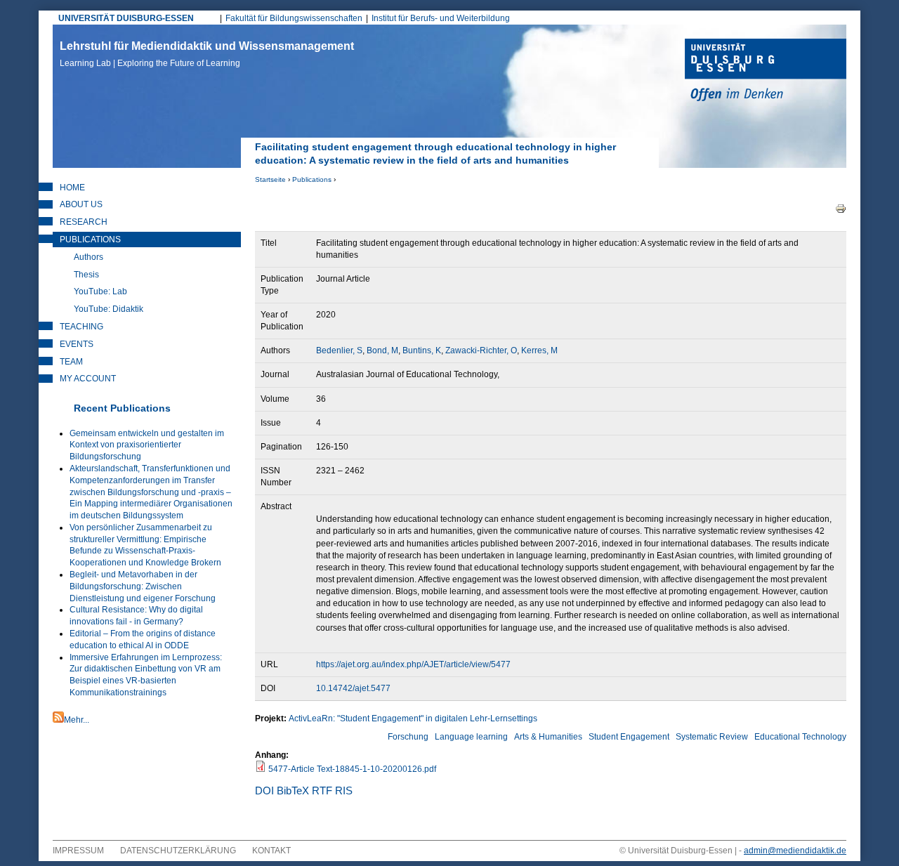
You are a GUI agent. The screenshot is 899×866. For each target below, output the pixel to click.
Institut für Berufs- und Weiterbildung (441, 18)
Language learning (471, 737)
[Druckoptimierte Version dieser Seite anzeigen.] (840, 208)
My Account (88, 378)
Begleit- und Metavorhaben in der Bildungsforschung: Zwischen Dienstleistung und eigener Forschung (143, 586)
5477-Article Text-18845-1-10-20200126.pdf (352, 769)
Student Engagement (629, 737)
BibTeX (293, 790)
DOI (264, 790)
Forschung (408, 737)
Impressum (78, 850)
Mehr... (76, 720)
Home (72, 187)
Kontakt (271, 850)
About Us (81, 204)
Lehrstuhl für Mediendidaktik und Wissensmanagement (207, 54)
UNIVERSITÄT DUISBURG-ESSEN (126, 18)
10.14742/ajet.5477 (353, 688)
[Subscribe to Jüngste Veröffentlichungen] (58, 720)
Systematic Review (712, 737)
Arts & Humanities (548, 737)
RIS (344, 790)
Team (71, 362)
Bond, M (382, 350)
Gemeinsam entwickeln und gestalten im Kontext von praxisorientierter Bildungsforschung (147, 445)
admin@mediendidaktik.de (795, 850)
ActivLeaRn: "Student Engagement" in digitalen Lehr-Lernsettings (413, 718)
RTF (322, 790)
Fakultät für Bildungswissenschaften (293, 18)
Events (76, 344)
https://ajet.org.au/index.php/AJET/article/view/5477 (413, 664)
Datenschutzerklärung (178, 850)
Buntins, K (421, 350)
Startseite (270, 179)
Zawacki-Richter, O (481, 350)
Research (83, 222)
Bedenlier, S (339, 350)
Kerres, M (539, 350)
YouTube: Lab (100, 291)
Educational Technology (800, 737)
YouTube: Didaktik (108, 309)
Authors (88, 257)
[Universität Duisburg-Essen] (765, 72)
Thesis (86, 275)
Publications (312, 179)
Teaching (81, 327)
